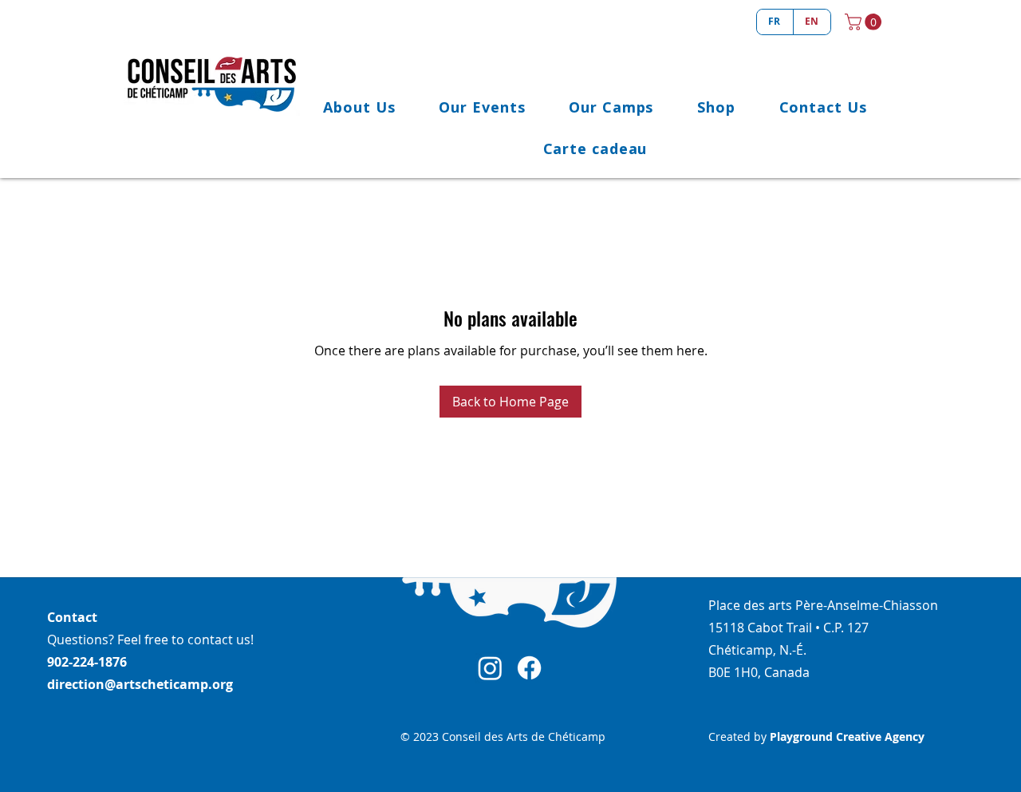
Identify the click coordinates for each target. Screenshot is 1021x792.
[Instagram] (490, 667)
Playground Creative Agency (847, 736)
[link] (865, 22)
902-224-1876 (87, 662)
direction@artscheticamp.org (140, 684)
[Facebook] (529, 667)
